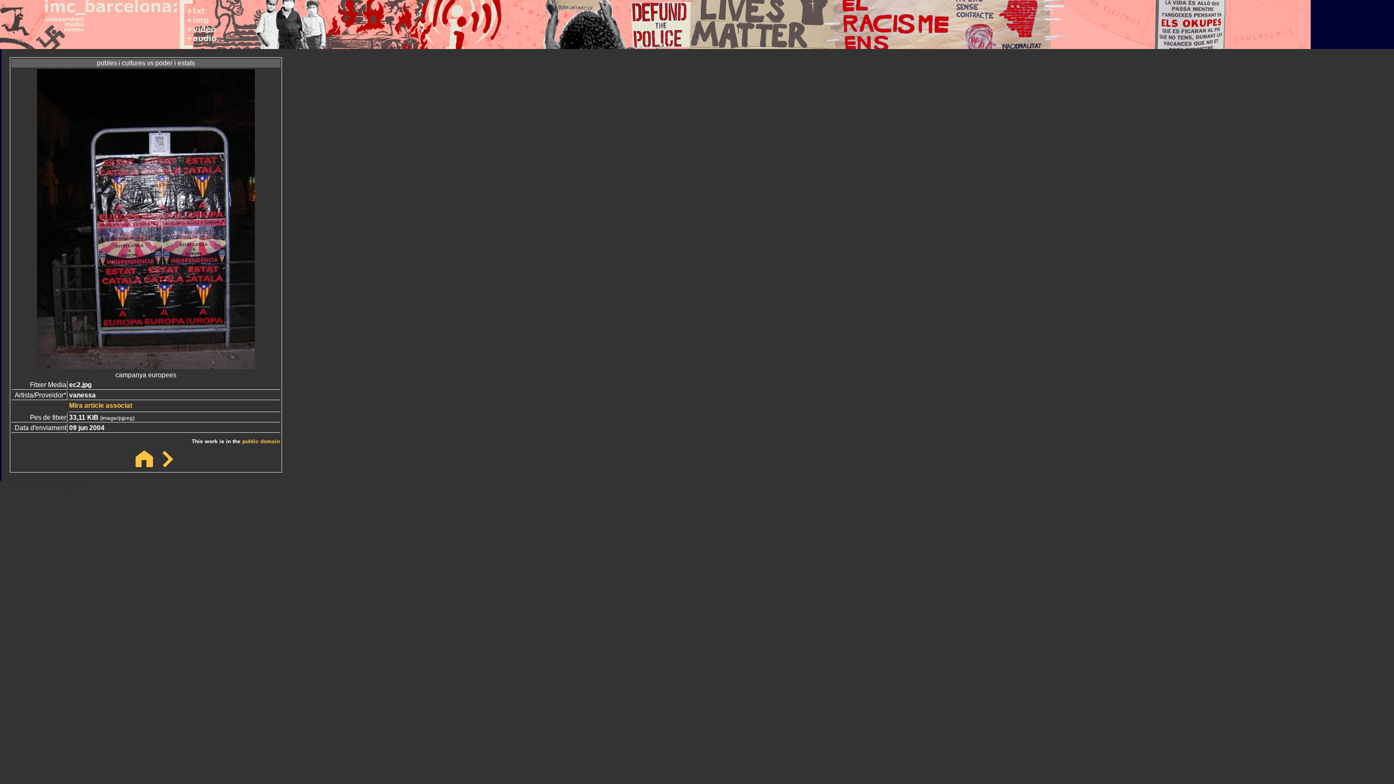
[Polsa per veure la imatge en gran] (146, 366)
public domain (261, 441)
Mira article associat (100, 405)
